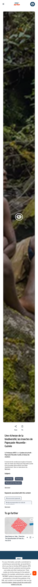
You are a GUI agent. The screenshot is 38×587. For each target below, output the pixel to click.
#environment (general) (13, 498)
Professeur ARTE (11, 453)
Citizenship (9, 479)
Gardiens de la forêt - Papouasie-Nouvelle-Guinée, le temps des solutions (18, 455)
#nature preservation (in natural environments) (15, 503)
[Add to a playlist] (28, 537)
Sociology (19, 479)
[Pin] (30, 537)
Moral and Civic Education (13, 483)
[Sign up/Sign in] (32, 4)
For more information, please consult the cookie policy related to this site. (16, 582)
